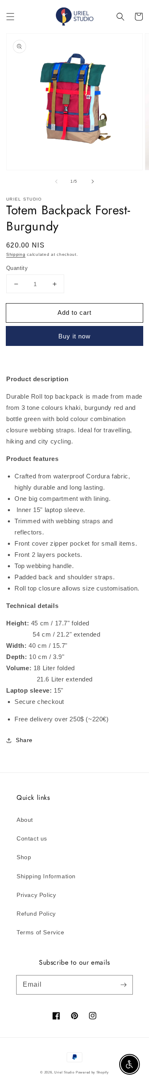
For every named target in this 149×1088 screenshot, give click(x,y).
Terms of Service (41, 932)
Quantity (17, 268)
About (25, 819)
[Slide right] (93, 181)
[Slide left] (56, 181)
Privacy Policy (36, 895)
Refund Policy (36, 913)
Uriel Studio (64, 1072)
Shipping (16, 254)
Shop (24, 857)
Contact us (32, 838)
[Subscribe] (123, 984)
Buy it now (74, 336)
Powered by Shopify (92, 1072)
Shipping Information (46, 876)
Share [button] (24, 740)
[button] (10, 16)
